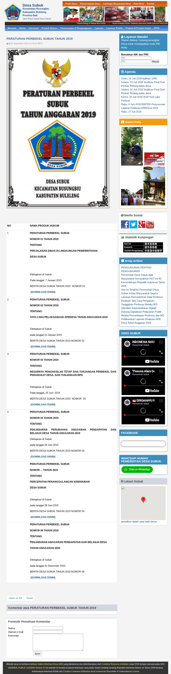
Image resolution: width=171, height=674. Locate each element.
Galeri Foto (132, 122)
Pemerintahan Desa (90, 4)
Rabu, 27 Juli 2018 (131, 111)
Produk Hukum (49, 28)
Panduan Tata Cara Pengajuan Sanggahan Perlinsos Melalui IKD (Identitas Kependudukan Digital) (139, 304)
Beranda (12, 28)
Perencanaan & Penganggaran (76, 28)
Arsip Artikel (133, 261)
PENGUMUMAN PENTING (136, 267)
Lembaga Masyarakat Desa (117, 4)
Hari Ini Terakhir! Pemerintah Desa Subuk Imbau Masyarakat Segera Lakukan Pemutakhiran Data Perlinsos (142, 293)
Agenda (130, 72)
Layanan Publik (115, 28)
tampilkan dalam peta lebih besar (139, 521)
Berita (23, 28)
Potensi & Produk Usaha (138, 28)
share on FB (15, 598)
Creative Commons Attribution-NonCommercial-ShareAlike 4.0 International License (101, 671)
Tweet (29, 598)
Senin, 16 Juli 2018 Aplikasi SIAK (139, 78)
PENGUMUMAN (130, 271)
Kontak (150, 4)
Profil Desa (71, 4)
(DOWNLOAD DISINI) (43, 292)
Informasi (34, 28)
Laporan (99, 28)
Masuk (155, 61)
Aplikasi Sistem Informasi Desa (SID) (46, 664)
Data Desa (139, 4)
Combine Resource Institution (115, 664)
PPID (156, 28)
